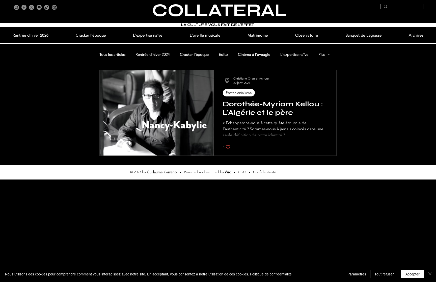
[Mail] (54, 7)
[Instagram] (16, 7)
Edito (223, 54)
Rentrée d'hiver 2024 (152, 54)
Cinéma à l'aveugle (254, 54)
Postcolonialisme (239, 92)
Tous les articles (112, 54)
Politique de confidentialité (271, 273)
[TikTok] (46, 7)
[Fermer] (430, 274)
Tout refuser (384, 273)
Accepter (412, 273)
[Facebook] (23, 7)
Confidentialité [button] (264, 172)
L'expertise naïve (294, 54)
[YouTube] (39, 7)
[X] (31, 7)
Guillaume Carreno (162, 172)
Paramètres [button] (356, 273)
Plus (321, 54)
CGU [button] (242, 172)
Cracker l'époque (194, 54)
